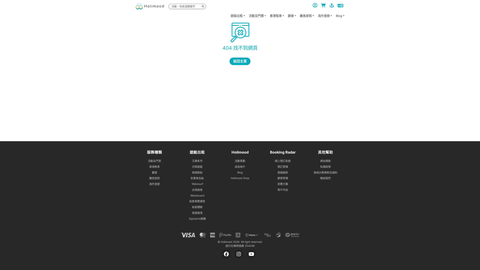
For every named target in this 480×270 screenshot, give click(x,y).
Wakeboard (197, 195)
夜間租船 (197, 172)
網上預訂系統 (283, 160)
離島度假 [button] (306, 16)
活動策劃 (240, 160)
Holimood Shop (240, 178)
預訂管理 (283, 166)
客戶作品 (283, 189)
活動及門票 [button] (256, 16)
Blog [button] (339, 16)
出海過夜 (197, 189)
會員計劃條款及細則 (325, 172)
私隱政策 (325, 166)
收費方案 (283, 183)
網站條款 (325, 160)
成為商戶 (240, 166)
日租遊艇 (197, 166)
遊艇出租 (237, 16)
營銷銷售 (283, 172)
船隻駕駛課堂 (197, 201)
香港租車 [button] (276, 16)
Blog (240, 172)
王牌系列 (197, 160)
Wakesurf (197, 183)
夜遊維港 (197, 212)
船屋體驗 (197, 206)
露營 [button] (291, 16)
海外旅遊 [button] (324, 16)
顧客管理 (283, 178)
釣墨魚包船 (197, 178)
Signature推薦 (197, 218)
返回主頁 (240, 61)
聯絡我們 (325, 178)
